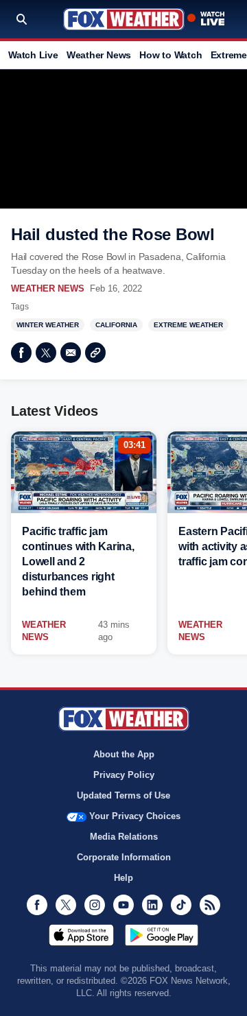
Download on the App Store (81, 935)
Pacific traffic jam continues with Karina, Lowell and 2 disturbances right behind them (78, 561)
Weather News (99, 54)
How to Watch (170, 54)
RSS (210, 905)
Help (123, 878)
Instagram (94, 905)
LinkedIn (152, 905)
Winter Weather (47, 325)
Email (70, 352)
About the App (123, 754)
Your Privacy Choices (134, 816)
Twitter (46, 352)
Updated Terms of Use (123, 795)
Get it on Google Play (161, 935)
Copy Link (95, 352)
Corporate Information (124, 857)
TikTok (181, 905)
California (116, 325)
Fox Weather (124, 19)
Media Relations (124, 836)
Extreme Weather (188, 325)
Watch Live (33, 54)
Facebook (21, 352)
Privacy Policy (123, 775)
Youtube (123, 905)
